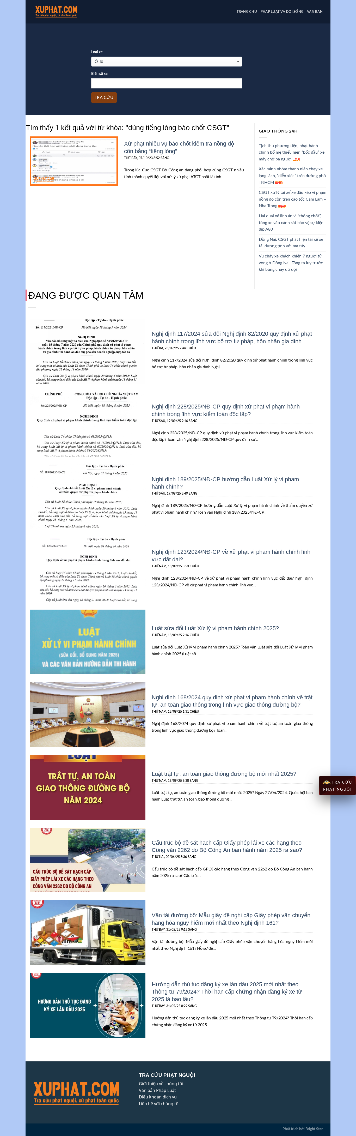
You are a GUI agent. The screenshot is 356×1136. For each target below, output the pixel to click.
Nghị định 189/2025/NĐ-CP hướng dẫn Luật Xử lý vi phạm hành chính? (225, 482)
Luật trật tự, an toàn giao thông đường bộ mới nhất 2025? (224, 773)
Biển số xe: (99, 74)
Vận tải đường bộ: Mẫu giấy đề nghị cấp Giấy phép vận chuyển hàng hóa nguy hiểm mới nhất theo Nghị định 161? (231, 918)
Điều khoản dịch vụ (158, 1097)
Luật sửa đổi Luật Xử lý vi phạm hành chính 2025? (215, 628)
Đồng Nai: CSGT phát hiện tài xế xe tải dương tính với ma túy (291, 242)
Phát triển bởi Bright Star (303, 1129)
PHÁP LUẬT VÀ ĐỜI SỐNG (282, 11)
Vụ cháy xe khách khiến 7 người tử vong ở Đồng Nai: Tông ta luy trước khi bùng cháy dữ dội (291, 263)
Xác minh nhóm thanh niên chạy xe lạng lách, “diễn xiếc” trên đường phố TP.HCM (292, 175)
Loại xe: (97, 52)
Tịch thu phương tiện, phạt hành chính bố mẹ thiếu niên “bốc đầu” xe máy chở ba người (291, 152)
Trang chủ (247, 11)
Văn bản (315, 11)
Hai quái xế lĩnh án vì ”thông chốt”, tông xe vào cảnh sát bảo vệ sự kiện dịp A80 (291, 222)
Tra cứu (104, 97)
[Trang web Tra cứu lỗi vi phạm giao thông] (64, 11)
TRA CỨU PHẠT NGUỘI (337, 786)
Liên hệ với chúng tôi (159, 1104)
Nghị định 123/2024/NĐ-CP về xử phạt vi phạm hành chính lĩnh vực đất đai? (231, 555)
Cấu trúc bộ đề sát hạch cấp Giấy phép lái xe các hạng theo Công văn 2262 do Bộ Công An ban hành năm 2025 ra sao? (227, 846)
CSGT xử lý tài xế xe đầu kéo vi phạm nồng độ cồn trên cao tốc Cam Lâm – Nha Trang (292, 199)
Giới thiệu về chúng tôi (161, 1083)
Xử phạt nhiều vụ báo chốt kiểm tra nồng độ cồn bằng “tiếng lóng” (179, 147)
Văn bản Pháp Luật (157, 1090)
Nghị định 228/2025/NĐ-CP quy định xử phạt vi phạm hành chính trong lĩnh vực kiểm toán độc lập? (226, 409)
